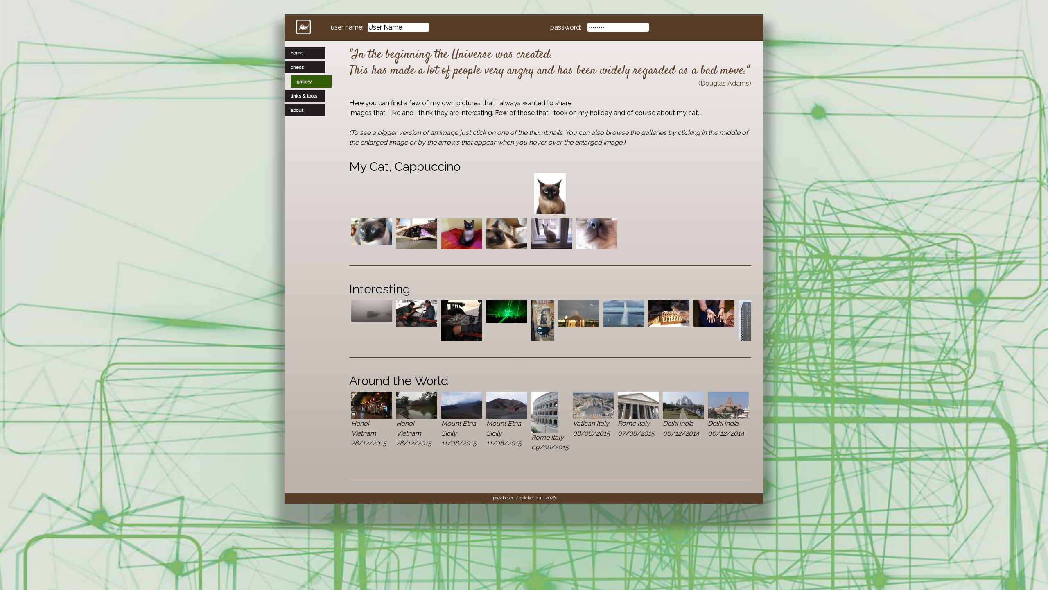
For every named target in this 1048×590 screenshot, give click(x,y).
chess (297, 67)
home (297, 53)
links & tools (304, 96)
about (297, 110)
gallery (304, 81)
